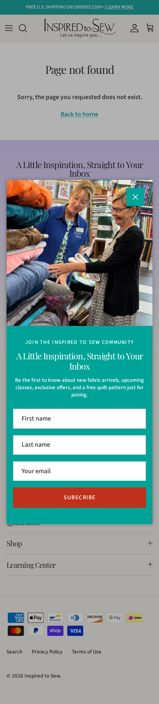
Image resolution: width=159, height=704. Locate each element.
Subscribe (79, 498)
